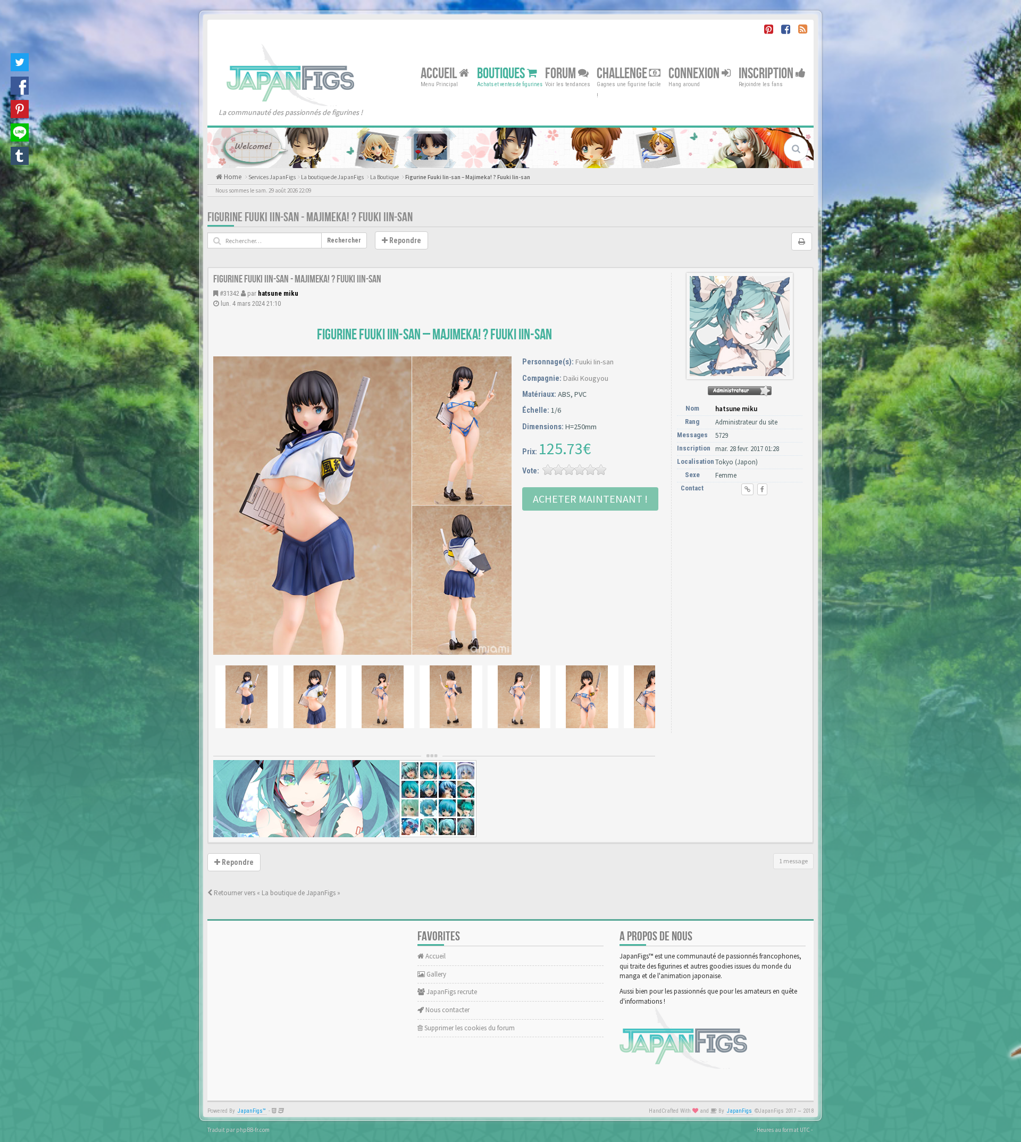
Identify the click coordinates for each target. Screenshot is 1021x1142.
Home (231, 176)
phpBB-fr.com (253, 1129)
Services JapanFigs (272, 177)
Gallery (435, 974)
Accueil (440, 73)
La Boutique (384, 177)
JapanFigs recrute (451, 991)
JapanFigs (739, 1110)
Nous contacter (447, 1009)
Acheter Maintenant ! (590, 498)
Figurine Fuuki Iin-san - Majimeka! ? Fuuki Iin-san (310, 217)
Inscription (767, 73)
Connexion (695, 73)
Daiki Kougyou (585, 378)
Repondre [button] (404, 240)
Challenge (623, 73)
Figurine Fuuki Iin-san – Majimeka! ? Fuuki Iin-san (467, 177)
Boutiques (502, 73)
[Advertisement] (740, 562)
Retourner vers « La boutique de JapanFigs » (276, 892)
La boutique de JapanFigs (332, 177)
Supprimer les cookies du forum (469, 1027)
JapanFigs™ (252, 1110)
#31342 (229, 293)
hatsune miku (278, 293)
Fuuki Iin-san (594, 361)
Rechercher (344, 240)
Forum (561, 73)
